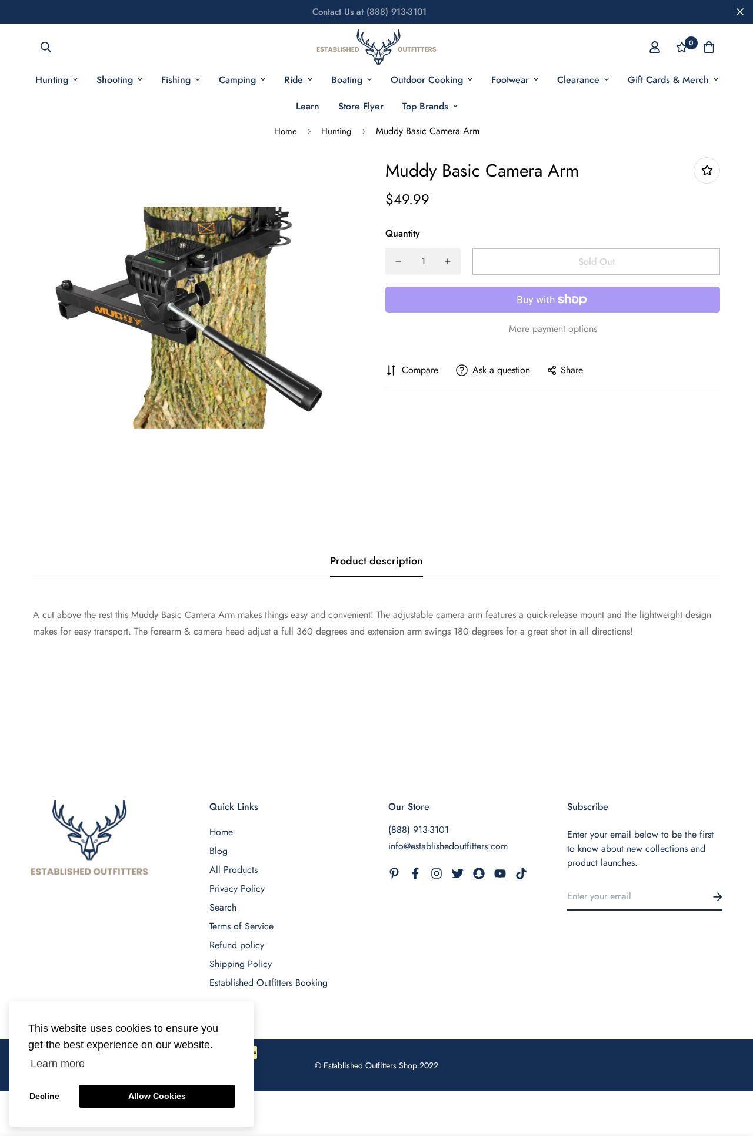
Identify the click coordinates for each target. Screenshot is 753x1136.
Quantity (402, 233)
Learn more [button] (58, 1063)
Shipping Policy (240, 964)
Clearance (578, 80)
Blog (218, 851)
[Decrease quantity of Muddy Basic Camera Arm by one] (398, 261)
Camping (237, 80)
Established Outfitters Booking (268, 982)
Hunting (51, 80)
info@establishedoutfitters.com (448, 846)
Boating (346, 80)
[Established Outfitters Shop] (376, 47)
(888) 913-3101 (418, 829)
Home (285, 131)
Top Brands (425, 106)
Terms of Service (241, 926)
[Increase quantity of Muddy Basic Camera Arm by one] (448, 261)
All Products (233, 869)
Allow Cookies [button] (157, 1096)
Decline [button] (44, 1096)
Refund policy (236, 945)
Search (222, 907)
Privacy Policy (237, 888)
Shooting (114, 80)
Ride (293, 80)
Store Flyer (361, 106)
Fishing (176, 80)
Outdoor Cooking (427, 80)
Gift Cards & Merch (668, 80)
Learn (307, 106)
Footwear (510, 80)
